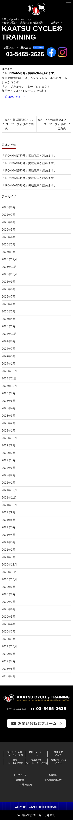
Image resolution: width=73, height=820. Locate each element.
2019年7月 (8, 661)
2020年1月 (8, 638)
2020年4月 (8, 624)
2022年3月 (8, 467)
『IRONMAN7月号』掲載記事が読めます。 (29, 155)
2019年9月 (8, 653)
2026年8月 (8, 207)
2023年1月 (8, 430)
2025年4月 (8, 318)
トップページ (20, 775)
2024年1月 (8, 363)
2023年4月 (8, 408)
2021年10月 (9, 504)
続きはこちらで (14, 96)
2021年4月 (8, 534)
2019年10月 (9, 646)
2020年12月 (9, 564)
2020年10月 (9, 579)
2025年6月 (8, 304)
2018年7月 (8, 676)
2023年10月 (9, 385)
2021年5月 (8, 527)
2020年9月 (8, 586)
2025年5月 (8, 311)
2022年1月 (8, 482)
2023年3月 (8, 415)
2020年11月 (9, 571)
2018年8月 (8, 668)
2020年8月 (8, 594)
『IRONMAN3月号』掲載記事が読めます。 (29, 185)
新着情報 (53, 775)
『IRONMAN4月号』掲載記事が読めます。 (29, 178)
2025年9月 (8, 281)
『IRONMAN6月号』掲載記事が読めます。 (29, 163)
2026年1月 (8, 251)
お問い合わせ (38, 47)
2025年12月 (9, 259)
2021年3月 (8, 542)
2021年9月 (8, 512)
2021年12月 (9, 490)
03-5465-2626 (25, 54)
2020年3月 (8, 631)
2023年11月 (9, 378)
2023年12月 (9, 371)
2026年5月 (8, 229)
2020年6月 (8, 609)
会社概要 (20, 780)
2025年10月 (9, 274)
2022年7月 (8, 452)
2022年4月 (8, 460)
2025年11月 (9, 266)
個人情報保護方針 (52, 780)
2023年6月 (8, 400)
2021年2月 (8, 549)
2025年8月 (8, 289)
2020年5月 (8, 616)
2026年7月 (8, 214)
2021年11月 (9, 497)
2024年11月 (9, 333)
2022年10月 (9, 438)
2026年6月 (8, 222)
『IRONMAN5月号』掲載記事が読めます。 (29, 170)
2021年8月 (8, 519)
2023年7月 (8, 393)
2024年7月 (8, 348)
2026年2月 (8, 244)
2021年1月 (8, 557)
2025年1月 (8, 326)
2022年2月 (8, 475)
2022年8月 (8, 445)
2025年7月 (8, 296)
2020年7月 (8, 601)
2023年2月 (8, 423)
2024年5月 (8, 356)
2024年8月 (8, 341)
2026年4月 (8, 237)
